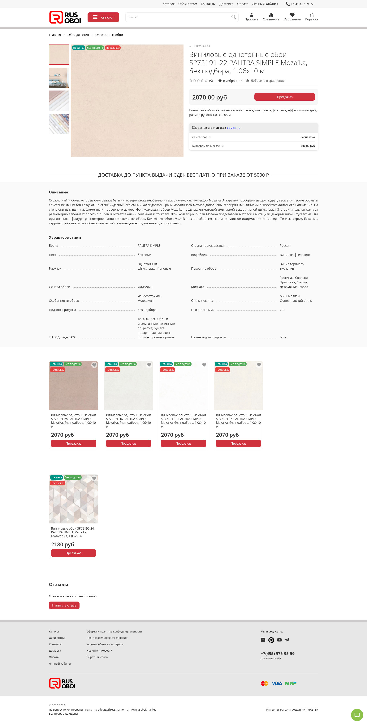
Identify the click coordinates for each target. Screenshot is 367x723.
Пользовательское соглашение (107, 638)
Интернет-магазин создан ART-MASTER (292, 709)
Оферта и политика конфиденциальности (114, 631)
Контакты (208, 4)
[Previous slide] (78, 100)
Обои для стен (78, 35)
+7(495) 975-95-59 (278, 653)
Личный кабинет (265, 4)
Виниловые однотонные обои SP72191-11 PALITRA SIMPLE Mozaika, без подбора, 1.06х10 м (183, 421)
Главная (55, 35)
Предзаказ (285, 97)
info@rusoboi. (138, 709)
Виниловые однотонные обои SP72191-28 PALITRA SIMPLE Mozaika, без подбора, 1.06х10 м (73, 421)
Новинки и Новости (99, 650)
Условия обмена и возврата (105, 644)
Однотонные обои (109, 35)
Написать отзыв (64, 605)
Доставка (226, 4)
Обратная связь (97, 657)
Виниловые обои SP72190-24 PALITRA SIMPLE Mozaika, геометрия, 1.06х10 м (72, 532)
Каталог (169, 4)
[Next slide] (175, 100)
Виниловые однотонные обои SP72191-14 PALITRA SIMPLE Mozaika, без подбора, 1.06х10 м (238, 421)
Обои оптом (187, 4)
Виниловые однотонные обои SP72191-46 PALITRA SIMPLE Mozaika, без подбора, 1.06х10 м (128, 421)
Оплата (242, 4)
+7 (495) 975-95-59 (302, 4)
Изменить (233, 127)
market (151, 709)
